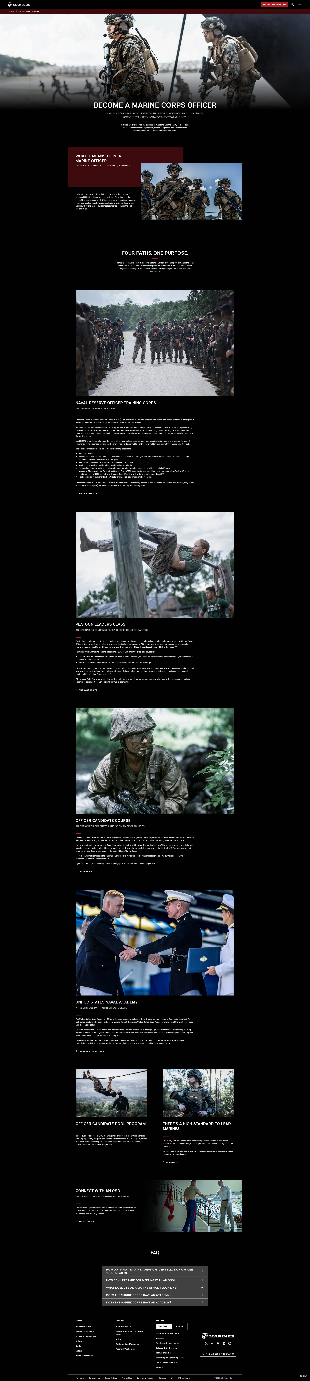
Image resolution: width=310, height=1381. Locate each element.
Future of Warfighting (126, 1348)
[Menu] (299, 4)
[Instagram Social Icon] (229, 1343)
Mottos (79, 1350)
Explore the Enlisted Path (167, 1333)
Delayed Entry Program (166, 1347)
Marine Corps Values (85, 1331)
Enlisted (164, 1326)
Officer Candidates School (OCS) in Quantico (125, 845)
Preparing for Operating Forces (170, 1357)
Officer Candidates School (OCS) (148, 646)
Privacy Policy (94, 1378)
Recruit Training (163, 1352)
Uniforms (80, 1341)
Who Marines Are (83, 1326)
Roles (118, 1339)
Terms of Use (127, 1378)
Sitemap (162, 1378)
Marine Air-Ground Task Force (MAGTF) (129, 1333)
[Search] (292, 4)
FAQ (172, 1378)
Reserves (160, 1338)
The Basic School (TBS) (116, 855)
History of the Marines (86, 1336)
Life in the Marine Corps (167, 1362)
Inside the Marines (84, 1355)
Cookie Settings (111, 1378)
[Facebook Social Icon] (223, 1343)
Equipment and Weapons (127, 1344)
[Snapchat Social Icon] (218, 1343)
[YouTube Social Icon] (212, 1343)
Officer (179, 1326)
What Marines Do (123, 1326)
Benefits (159, 1367)
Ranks (78, 1346)
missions (160, 124)
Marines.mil (80, 1378)
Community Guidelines (145, 1378)
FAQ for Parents (184, 1378)
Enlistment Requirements (167, 1343)
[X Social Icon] (206, 1343)
